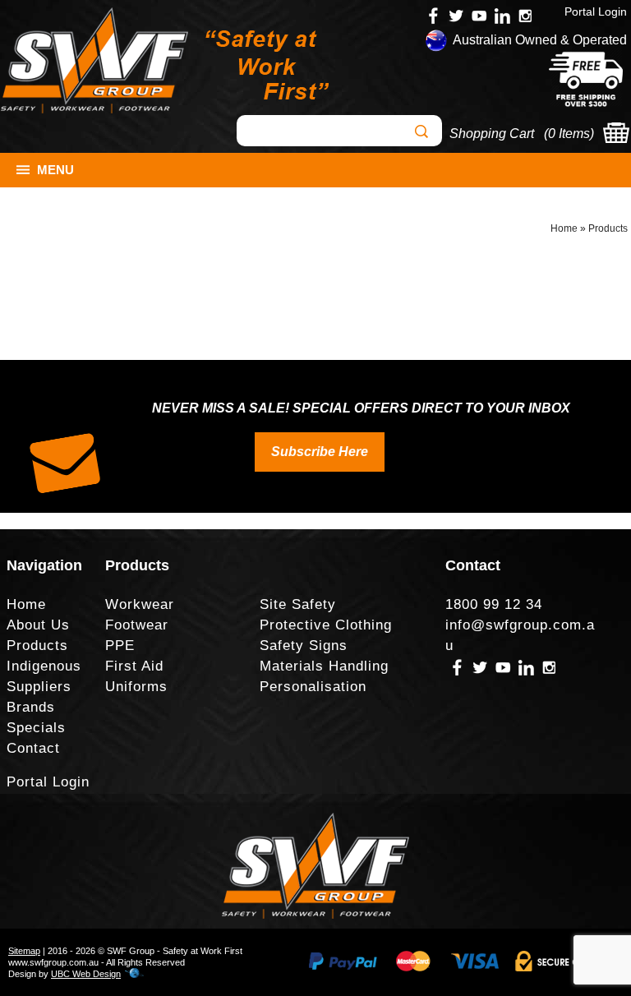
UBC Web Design (86, 974)
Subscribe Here (319, 452)
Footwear (136, 625)
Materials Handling (324, 666)
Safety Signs (304, 645)
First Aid (134, 666)
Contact (33, 748)
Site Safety (298, 604)
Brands (31, 707)
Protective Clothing (326, 625)
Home (564, 228)
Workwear (139, 604)
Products (608, 228)
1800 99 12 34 (493, 604)
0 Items (569, 134)
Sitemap (24, 951)
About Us (38, 625)
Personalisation (313, 686)
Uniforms (136, 686)
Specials (36, 727)
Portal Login (595, 11)
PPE (120, 645)
